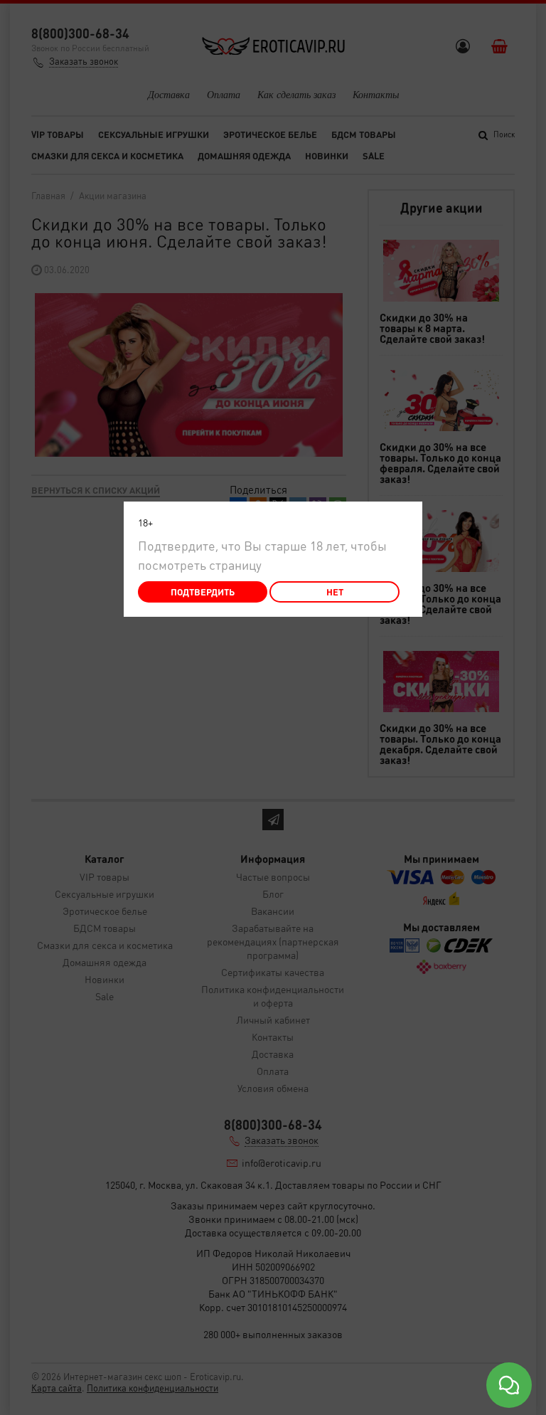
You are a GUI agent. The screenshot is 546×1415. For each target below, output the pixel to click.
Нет (334, 591)
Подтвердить (203, 591)
